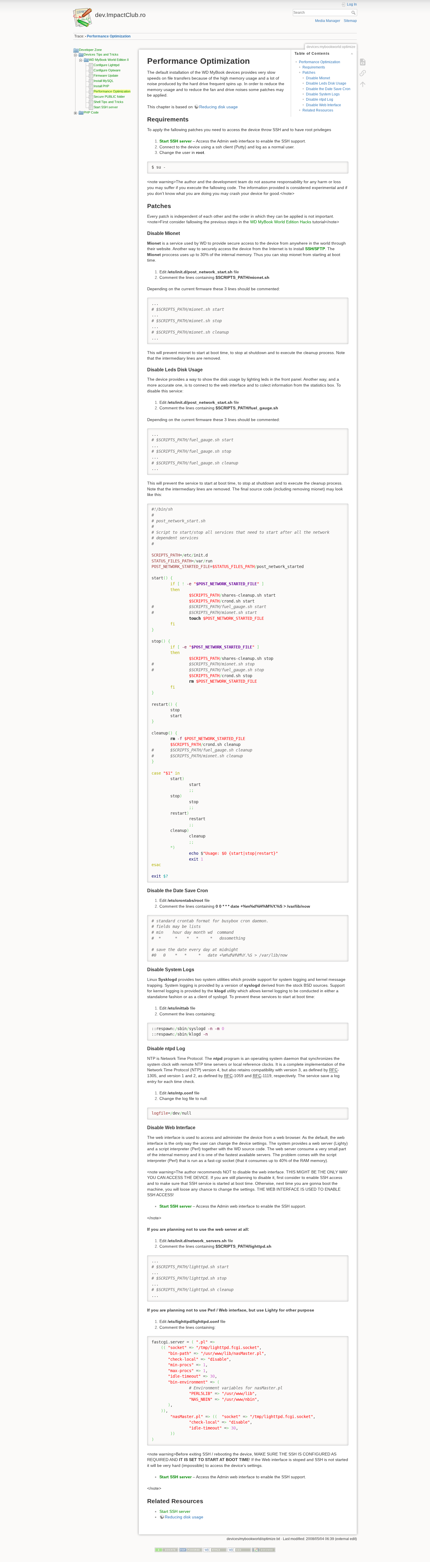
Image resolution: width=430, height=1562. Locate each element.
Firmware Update (106, 75)
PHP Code (91, 112)
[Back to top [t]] (362, 84)
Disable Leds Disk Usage (326, 83)
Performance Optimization (108, 36)
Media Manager (327, 21)
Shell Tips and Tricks (108, 102)
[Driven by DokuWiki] (263, 1549)
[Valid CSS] (239, 1549)
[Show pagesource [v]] (362, 62)
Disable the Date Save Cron (328, 89)
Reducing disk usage (218, 106)
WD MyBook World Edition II (109, 59)
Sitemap (350, 21)
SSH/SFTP (315, 248)
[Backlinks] (362, 73)
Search (354, 13)
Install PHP (101, 86)
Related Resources (317, 110)
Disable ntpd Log (319, 99)
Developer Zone (90, 50)
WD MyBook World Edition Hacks (280, 221)
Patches (308, 73)
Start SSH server (106, 107)
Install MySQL (103, 81)
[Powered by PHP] (190, 1549)
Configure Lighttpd (106, 65)
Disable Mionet (318, 78)
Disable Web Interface (323, 105)
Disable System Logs (323, 94)
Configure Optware (107, 70)
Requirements (313, 67)
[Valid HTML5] (215, 1549)
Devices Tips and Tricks (101, 54)
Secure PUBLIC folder (109, 96)
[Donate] (166, 1549)
